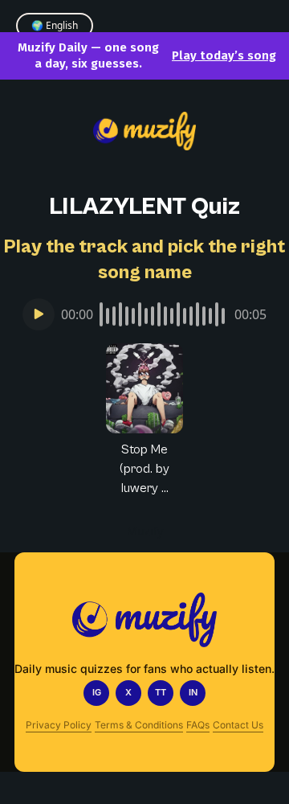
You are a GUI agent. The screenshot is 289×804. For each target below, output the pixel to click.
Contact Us (238, 725)
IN (193, 692)
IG (96, 692)
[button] (144, 420)
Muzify (145, 531)
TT (160, 692)
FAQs (198, 725)
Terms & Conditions (139, 725)
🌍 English (54, 25)
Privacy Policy (59, 725)
